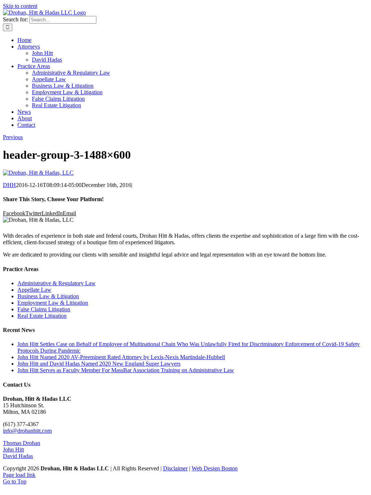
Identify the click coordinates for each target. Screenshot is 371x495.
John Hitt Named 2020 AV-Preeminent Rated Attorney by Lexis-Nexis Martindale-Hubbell (121, 357)
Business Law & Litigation (48, 296)
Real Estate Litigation (42, 316)
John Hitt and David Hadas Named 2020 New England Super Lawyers (98, 364)
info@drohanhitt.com (27, 431)
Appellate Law (34, 290)
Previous (13, 137)
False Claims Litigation (43, 309)
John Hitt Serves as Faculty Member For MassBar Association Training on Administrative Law (125, 370)
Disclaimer (175, 468)
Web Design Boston (215, 468)
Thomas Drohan (21, 443)
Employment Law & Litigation (52, 303)
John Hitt (13, 449)
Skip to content (20, 6)
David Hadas (18, 456)
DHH (9, 185)
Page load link (19, 475)
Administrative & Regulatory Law (56, 283)
